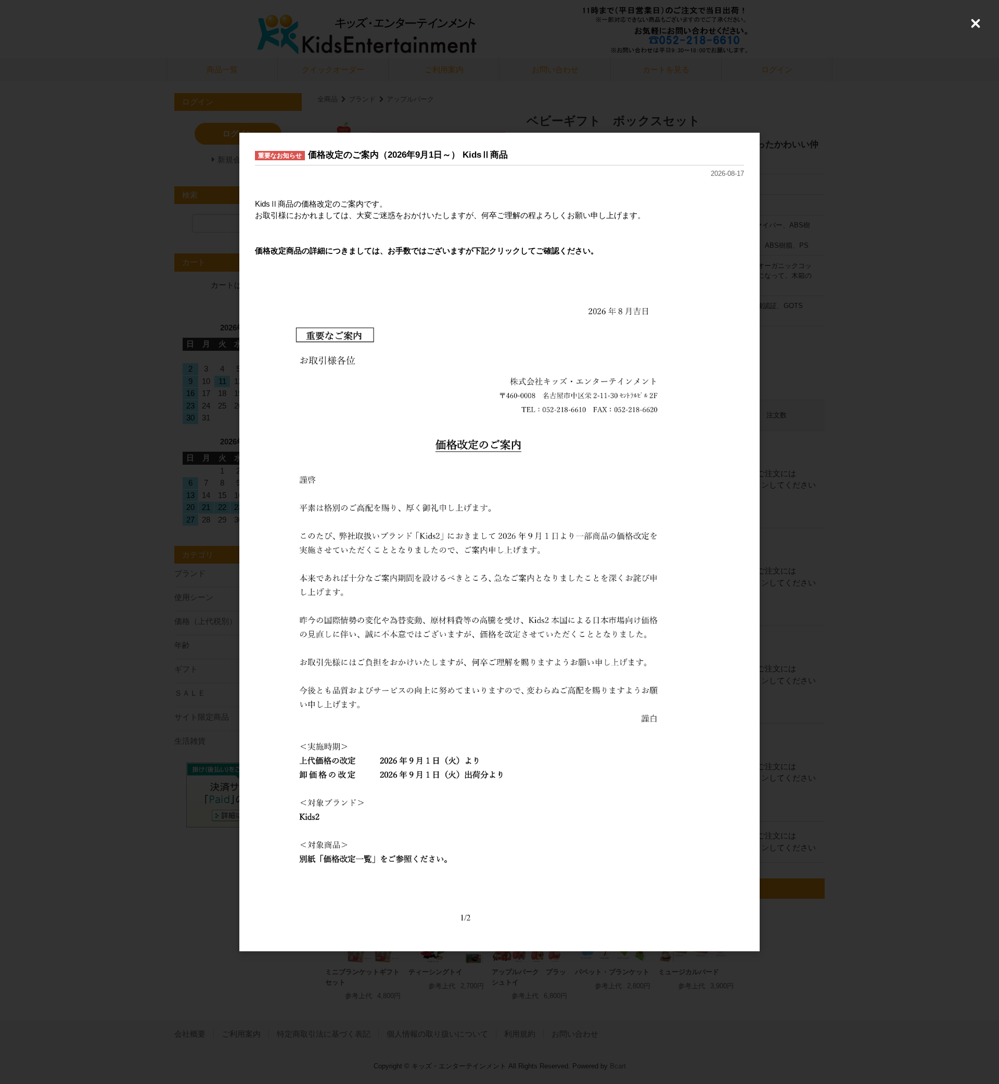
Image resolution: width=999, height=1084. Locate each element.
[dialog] (499, 542)
